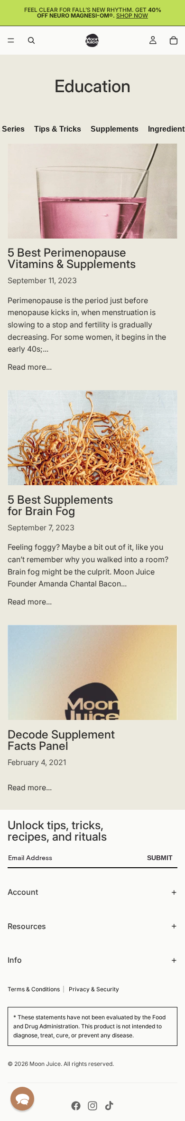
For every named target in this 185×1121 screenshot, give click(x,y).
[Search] (31, 40)
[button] (22, 1099)
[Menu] (11, 40)
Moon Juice (45, 1063)
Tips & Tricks (57, 129)
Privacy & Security (94, 989)
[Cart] (173, 40)
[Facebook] (76, 1105)
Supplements (115, 129)
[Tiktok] (109, 1105)
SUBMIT (160, 858)
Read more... (30, 367)
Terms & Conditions (34, 989)
